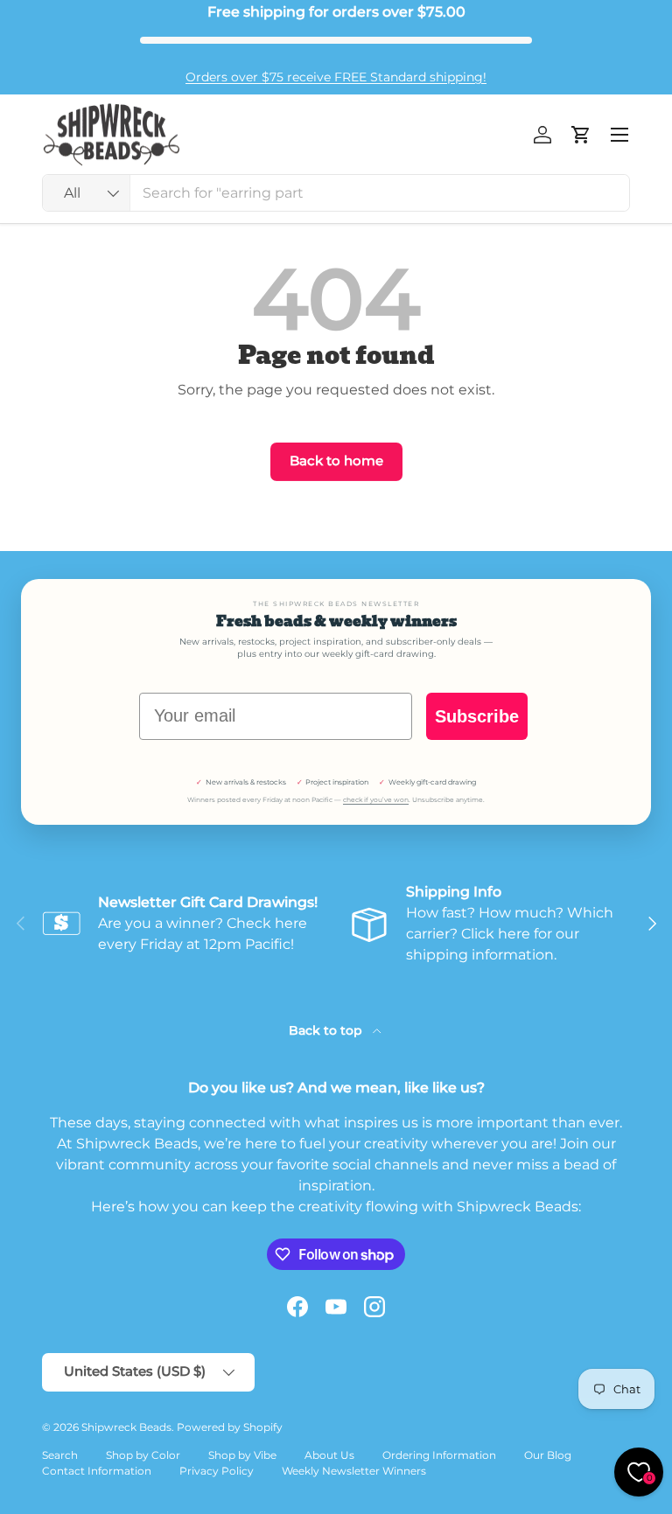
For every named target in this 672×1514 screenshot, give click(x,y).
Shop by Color (143, 1455)
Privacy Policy (216, 1470)
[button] (581, 134)
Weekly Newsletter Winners (354, 1470)
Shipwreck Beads (126, 1427)
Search (60, 1455)
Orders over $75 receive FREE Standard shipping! (336, 77)
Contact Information (96, 1470)
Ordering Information (439, 1455)
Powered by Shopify (230, 1427)
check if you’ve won (376, 800)
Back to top (327, 1030)
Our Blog (547, 1455)
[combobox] (336, 193)
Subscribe (477, 716)
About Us (329, 1455)
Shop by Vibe (242, 1455)
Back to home (336, 461)
